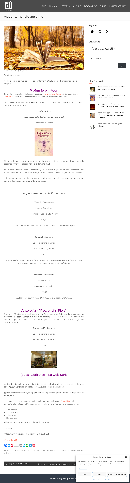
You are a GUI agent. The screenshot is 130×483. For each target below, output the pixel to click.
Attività (64, 6)
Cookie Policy (97, 479)
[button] (126, 457)
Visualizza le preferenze (117, 474)
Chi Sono (53, 6)
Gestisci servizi (83, 469)
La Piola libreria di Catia (26, 450)
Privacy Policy (106, 479)
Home (43, 6)
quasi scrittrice (77, 450)
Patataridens (90, 6)
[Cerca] (122, 65)
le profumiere (40, 450)
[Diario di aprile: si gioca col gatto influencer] (92, 126)
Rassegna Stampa (117, 6)
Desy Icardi (23, 71)
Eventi (103, 6)
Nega (99, 474)
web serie (7, 453)
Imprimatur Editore (54, 94)
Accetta (84, 474)
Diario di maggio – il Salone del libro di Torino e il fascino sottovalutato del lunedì (111, 115)
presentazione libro (64, 450)
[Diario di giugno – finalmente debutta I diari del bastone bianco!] (92, 107)
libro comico (51, 450)
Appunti (77, 6)
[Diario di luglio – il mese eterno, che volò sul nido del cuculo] (92, 98)
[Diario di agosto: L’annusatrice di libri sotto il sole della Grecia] (92, 89)
